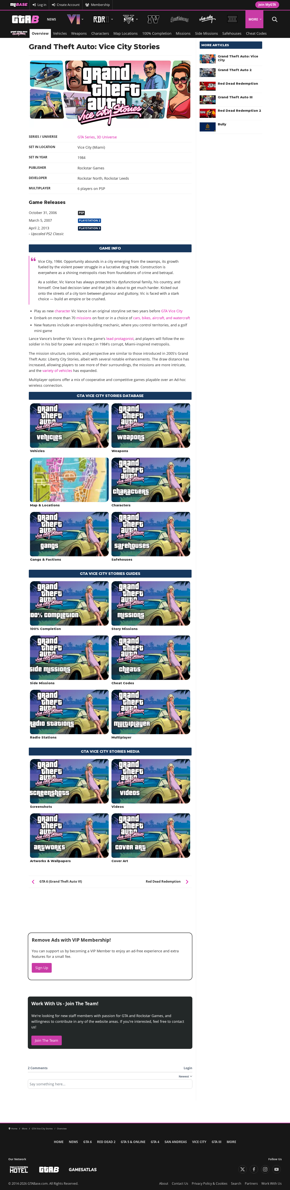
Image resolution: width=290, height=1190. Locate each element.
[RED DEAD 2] (102, 19)
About (163, 1183)
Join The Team (46, 1040)
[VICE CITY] (207, 19)
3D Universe (107, 137)
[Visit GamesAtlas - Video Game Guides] (83, 1169)
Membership (100, 5)
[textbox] (110, 1085)
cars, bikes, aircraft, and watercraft (161, 317)
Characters (100, 33)
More (253, 19)
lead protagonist (120, 338)
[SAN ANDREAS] (179, 19)
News (51, 19)
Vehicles (60, 33)
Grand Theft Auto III (235, 97)
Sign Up (41, 967)
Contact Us (180, 1183)
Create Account (68, 5)
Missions (183, 33)
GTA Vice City (171, 311)
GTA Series (86, 137)
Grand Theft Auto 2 (235, 70)
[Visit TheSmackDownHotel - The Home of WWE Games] (19, 1169)
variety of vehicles (57, 370)
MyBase (15, 5)
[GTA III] (232, 19)
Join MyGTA (267, 4)
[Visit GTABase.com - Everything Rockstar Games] (49, 1169)
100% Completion (156, 33)
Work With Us (271, 1183)
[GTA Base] (26, 19)
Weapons (79, 33)
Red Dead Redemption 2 (239, 111)
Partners (251, 1183)
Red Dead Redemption (238, 83)
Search (236, 1183)
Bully (222, 124)
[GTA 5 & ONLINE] (129, 19)
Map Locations (125, 33)
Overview (40, 33)
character (62, 311)
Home (59, 1142)
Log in (41, 5)
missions (83, 317)
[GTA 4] (153, 19)
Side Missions (206, 33)
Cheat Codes (256, 33)
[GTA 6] (74, 19)
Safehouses (231, 33)
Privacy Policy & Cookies (209, 1183)
